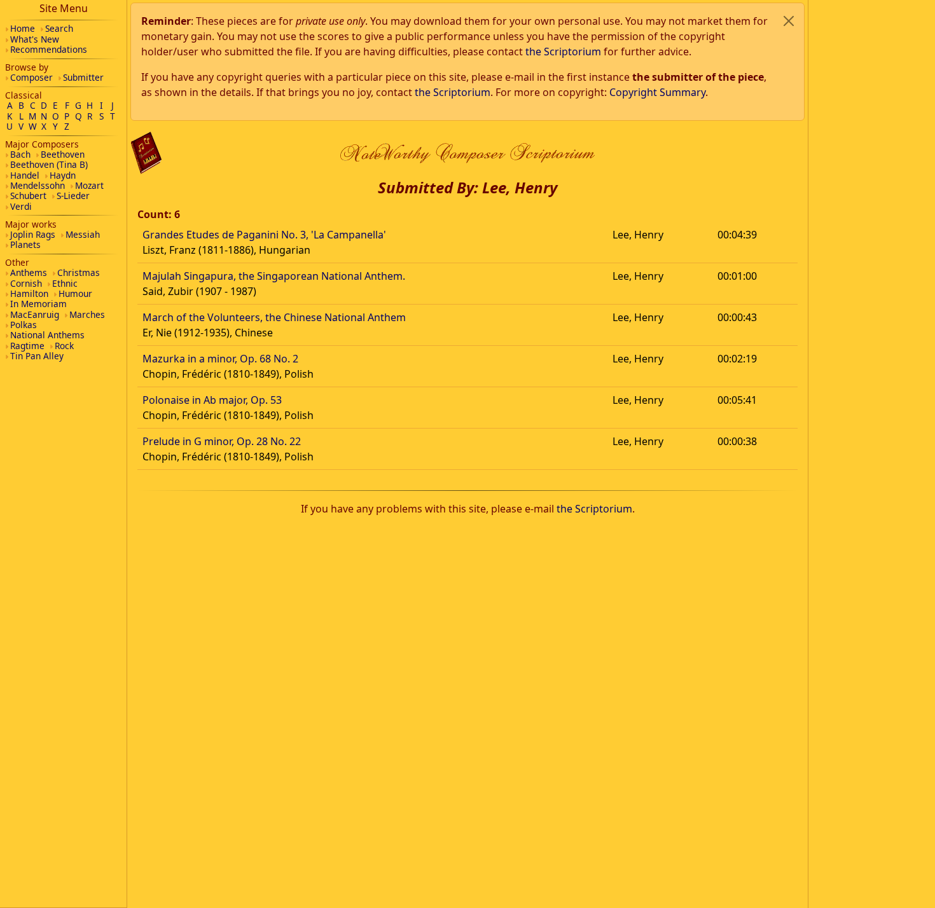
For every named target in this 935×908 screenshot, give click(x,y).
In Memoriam (38, 304)
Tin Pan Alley (37, 356)
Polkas (23, 325)
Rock (64, 346)
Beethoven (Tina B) (49, 164)
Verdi (21, 206)
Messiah (83, 234)
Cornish (26, 283)
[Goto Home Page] (146, 153)
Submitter (83, 77)
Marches (87, 314)
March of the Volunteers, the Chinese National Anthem (274, 317)
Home (22, 28)
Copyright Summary (657, 92)
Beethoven (63, 154)
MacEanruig (34, 314)
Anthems (28, 272)
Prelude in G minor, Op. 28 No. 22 (221, 441)
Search (59, 28)
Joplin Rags (32, 234)
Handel (24, 175)
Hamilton (29, 293)
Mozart (89, 185)
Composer (31, 77)
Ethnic (65, 283)
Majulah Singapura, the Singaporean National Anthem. (273, 276)
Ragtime (27, 346)
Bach (20, 154)
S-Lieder (73, 195)
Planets (25, 244)
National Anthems (47, 335)
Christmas (78, 272)
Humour (75, 293)
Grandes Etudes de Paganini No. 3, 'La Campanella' (264, 235)
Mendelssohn (37, 185)
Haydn (63, 175)
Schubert (28, 195)
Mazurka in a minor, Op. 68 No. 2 (220, 359)
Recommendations (48, 49)
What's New (34, 39)
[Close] (788, 21)
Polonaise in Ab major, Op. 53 (212, 400)
